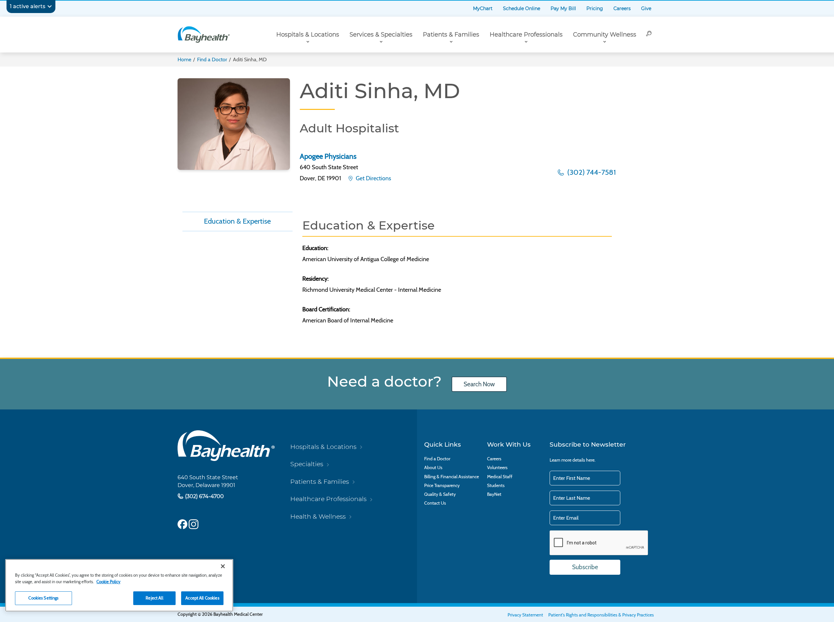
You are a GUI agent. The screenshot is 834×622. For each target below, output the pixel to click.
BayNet (494, 494)
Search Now (479, 384)
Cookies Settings (43, 597)
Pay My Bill (563, 8)
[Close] (223, 566)
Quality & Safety (440, 494)
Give (646, 8)
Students (496, 485)
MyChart (483, 8)
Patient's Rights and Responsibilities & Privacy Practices (601, 615)
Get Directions (372, 178)
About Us (433, 467)
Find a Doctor (212, 59)
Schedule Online (521, 8)
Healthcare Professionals (526, 34)
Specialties (306, 464)
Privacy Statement (525, 615)
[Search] (648, 34)
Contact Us (435, 503)
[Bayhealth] (204, 34)
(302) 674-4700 (204, 496)
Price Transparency (442, 485)
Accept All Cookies (202, 597)
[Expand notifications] (49, 6)
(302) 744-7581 (591, 172)
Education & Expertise (237, 221)
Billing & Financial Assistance (451, 476)
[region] (119, 585)
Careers (622, 8)
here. (591, 460)
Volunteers (497, 467)
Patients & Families (451, 34)
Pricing (594, 8)
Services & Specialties (381, 34)
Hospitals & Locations (307, 34)
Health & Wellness (318, 516)
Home (184, 59)
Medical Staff (499, 476)
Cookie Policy (108, 581)
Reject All (154, 597)
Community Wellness (604, 34)
